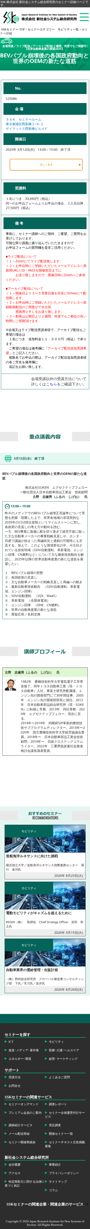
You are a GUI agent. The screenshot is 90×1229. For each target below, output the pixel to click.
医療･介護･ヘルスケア (64, 1050)
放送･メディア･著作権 (24, 1050)
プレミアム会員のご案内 (25, 1112)
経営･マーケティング (63, 1059)
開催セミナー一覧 (61, 1133)
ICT (11, 1041)
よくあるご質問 (59, 1077)
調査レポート (58, 1104)
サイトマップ (58, 1181)
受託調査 (55, 1125)
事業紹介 (55, 1164)
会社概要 (15, 1164)
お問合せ (15, 1085)
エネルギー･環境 (20, 1059)
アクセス (15, 1173)
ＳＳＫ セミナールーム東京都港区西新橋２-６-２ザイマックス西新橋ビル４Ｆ (27, 124)
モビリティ (56, 1041)
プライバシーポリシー (64, 1173)
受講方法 (15, 1077)
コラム (53, 1190)
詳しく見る (46, 164)
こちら (51, 384)
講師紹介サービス (21, 1125)
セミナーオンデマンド (24, 1104)
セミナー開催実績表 (22, 1142)
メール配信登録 (19, 1133)
